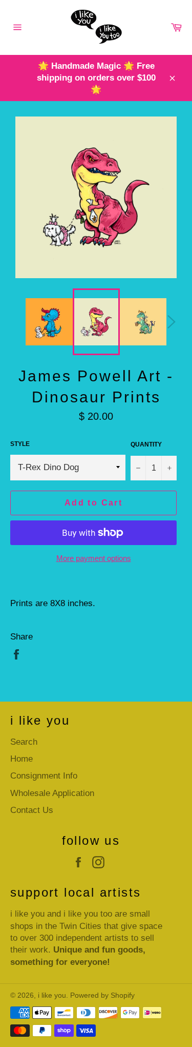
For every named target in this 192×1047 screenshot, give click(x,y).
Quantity (146, 444)
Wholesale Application (52, 793)
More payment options (93, 558)
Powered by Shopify (102, 995)
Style (20, 444)
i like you (52, 995)
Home (21, 759)
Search (23, 742)
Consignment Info (43, 776)
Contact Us (31, 810)
